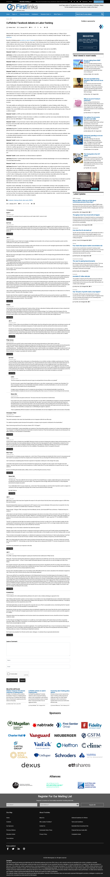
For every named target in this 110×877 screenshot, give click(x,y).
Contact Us (42, 826)
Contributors (35, 14)
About (90, 1)
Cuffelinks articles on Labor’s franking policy (37, 691)
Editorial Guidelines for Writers (80, 817)
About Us (42, 817)
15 (91, 240)
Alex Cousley (76, 271)
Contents (8, 822)
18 (90, 212)
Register (91, 805)
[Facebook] (35, 27)
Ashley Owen (77, 286)
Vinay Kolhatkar (33, 705)
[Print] (47, 27)
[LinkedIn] (41, 27)
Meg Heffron (76, 212)
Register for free (98, 1)
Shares (74, 243)
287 (11, 19)
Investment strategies (78, 259)
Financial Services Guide (50, 868)
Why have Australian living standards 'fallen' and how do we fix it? (41, 1)
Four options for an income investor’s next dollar (92, 118)
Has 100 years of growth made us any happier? (87, 292)
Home (8, 14)
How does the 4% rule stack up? (82, 230)
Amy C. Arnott (77, 240)
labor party (25, 200)
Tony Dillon (87, 167)
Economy (75, 274)
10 (91, 286)
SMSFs (31, 200)
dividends (10, 200)
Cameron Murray (77, 225)
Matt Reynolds (77, 255)
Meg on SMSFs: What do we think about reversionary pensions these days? (84, 201)
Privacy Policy (43, 834)
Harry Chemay (88, 112)
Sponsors (85, 1)
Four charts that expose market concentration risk (87, 245)
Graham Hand (11, 27)
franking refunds (18, 200)
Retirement (75, 228)
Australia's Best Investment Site (80, 826)
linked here (9, 37)
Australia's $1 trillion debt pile (81, 276)
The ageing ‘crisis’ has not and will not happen (86, 215)
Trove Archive (9, 838)
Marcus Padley (88, 74)
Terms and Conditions (77, 822)
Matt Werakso (88, 149)
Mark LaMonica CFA (89, 131)
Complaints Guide (76, 834)
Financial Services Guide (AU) (79, 830)
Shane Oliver (87, 94)
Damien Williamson (56, 705)
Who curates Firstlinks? (46, 822)
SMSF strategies (77, 198)
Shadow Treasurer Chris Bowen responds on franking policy (15, 691)
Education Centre (10, 834)
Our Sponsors (10, 826)
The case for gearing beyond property (84, 261)
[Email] (44, 27)
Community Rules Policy (46, 830)
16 (31, 27)
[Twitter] (38, 27)
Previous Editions (24, 14)
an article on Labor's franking (27, 40)
